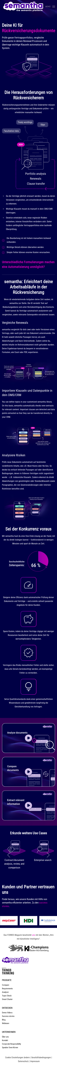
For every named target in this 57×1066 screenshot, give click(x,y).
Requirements (7, 988)
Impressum (35, 1061)
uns (33, 935)
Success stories (8, 1016)
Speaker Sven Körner (10, 1047)
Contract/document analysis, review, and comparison (14, 864)
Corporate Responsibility (11, 1044)
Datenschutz (23, 1061)
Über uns (5, 1037)
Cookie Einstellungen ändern (17, 1057)
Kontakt (5, 1040)
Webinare (5, 1023)
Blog (3, 1020)
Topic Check (7, 996)
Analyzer (5, 992)
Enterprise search (42, 860)
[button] (50, 6)
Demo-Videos (7, 1012)
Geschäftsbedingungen (41, 1057)
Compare (5, 985)
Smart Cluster (7, 999)
